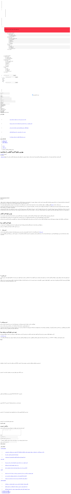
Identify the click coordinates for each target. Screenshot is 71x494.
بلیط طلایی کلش (5, 142)
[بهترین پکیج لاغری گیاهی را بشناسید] (21, 196)
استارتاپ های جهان (3, 480)
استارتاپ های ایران (3, 448)
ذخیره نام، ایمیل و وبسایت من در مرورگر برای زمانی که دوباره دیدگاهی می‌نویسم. (15, 440)
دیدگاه (1, 435)
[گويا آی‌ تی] (11, 57)
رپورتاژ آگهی (4, 147)
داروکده (52, 204)
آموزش (2, 469)
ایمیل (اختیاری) (2, 438)
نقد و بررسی (2, 459)
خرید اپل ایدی (4, 141)
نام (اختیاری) (2, 436)
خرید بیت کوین (4, 140)
